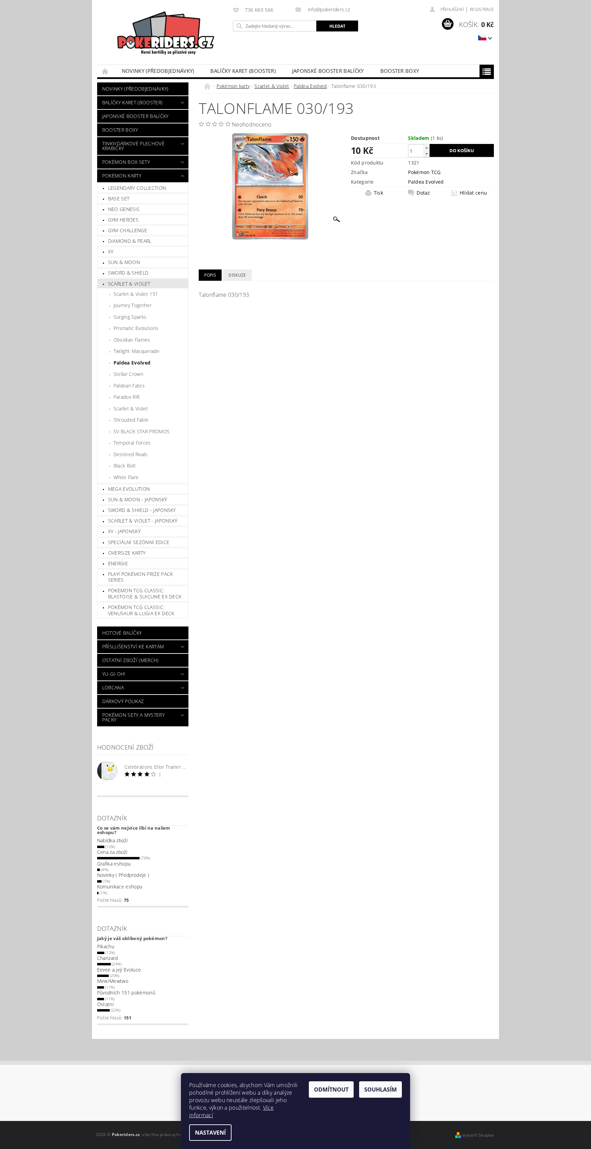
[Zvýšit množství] (426, 147)
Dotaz (423, 193)
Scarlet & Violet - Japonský (143, 520)
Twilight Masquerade (136, 351)
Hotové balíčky (122, 633)
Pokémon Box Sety (126, 162)
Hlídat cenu (473, 193)
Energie (118, 563)
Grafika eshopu (114, 863)
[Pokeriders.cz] (164, 35)
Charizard (107, 958)
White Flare (126, 477)
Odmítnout (331, 1089)
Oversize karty (126, 553)
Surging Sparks (130, 317)
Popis (210, 275)
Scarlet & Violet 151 (136, 294)
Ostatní (105, 1004)
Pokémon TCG (424, 172)
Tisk (378, 193)
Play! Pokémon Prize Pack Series (140, 577)
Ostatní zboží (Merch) (130, 660)
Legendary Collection (137, 188)
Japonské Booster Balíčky (328, 70)
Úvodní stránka (105, 71)
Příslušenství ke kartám (133, 646)
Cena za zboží (112, 852)
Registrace (482, 9)
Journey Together (133, 305)
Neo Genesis (124, 209)
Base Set (119, 198)
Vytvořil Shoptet (478, 1135)
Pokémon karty (121, 175)
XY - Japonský (124, 531)
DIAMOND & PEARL (130, 241)
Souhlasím (380, 1089)
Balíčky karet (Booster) (242, 70)
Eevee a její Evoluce (119, 969)
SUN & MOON (124, 262)
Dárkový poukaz (123, 701)
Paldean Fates (129, 385)
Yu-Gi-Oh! (114, 674)
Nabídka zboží (112, 840)
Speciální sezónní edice (138, 542)
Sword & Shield (128, 272)
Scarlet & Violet (129, 283)
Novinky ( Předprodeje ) (123, 875)
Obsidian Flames (132, 339)
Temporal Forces (132, 442)
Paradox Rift (127, 397)
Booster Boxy (399, 70)
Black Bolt (125, 465)
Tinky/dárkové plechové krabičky (133, 145)
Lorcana (113, 687)
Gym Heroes (123, 219)
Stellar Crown (128, 374)
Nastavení (210, 1132)
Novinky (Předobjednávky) (158, 70)
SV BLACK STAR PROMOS (142, 431)
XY (111, 251)
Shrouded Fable (131, 420)
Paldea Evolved (132, 362)
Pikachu (105, 946)
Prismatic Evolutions (136, 328)
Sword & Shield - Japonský (142, 510)
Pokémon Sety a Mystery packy (133, 717)
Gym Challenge (127, 230)
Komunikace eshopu (119, 886)
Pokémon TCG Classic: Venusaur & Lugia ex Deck (141, 610)
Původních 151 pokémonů (126, 992)
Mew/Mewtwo (112, 981)
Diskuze (237, 275)
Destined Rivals (131, 454)
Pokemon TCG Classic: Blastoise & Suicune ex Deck (145, 593)
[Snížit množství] (426, 153)
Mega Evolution (129, 489)
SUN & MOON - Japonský (137, 499)
